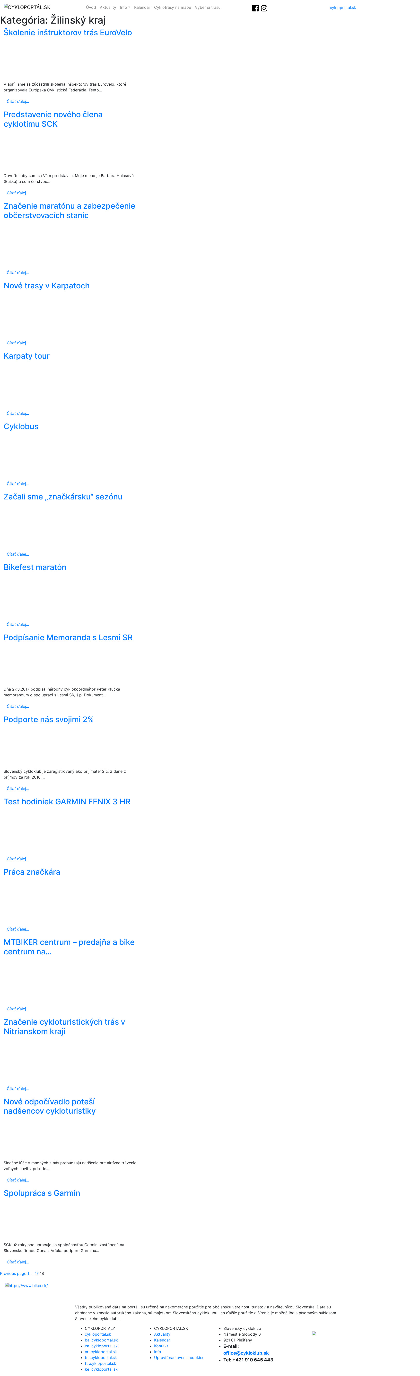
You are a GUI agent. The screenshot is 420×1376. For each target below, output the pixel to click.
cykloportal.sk (343, 7)
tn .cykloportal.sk (101, 1357)
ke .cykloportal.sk (101, 1369)
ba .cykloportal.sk (101, 1340)
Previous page (13, 1273)
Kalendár (142, 7)
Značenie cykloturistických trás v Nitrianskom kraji (64, 1026)
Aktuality (108, 7)
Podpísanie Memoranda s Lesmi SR (68, 637)
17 (37, 1273)
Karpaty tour (27, 356)
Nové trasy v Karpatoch (47, 285)
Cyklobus (21, 426)
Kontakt (161, 1345)
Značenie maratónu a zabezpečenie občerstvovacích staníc (69, 210)
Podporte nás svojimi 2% (49, 719)
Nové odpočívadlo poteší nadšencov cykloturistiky (50, 1106)
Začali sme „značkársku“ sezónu (63, 496)
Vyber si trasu (207, 7)
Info (123, 7)
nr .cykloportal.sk (101, 1351)
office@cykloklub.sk (246, 1353)
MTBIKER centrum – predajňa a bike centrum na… (69, 946)
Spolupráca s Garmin (42, 1193)
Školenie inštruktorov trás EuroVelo (68, 32)
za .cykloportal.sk (101, 1345)
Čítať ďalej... (18, 101)
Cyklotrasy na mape (172, 7)
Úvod (91, 7)
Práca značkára (32, 872)
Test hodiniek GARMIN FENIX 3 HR (67, 801)
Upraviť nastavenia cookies (179, 1357)
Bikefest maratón (35, 567)
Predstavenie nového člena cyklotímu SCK (53, 119)
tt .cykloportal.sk (100, 1363)
